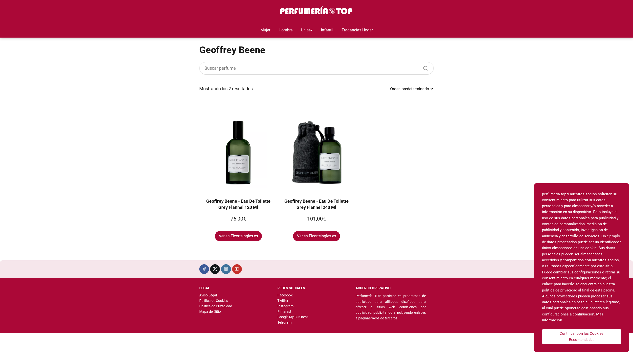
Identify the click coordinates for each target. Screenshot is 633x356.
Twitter (282, 301)
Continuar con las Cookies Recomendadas (582, 336)
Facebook (285, 295)
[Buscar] (424, 67)
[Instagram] (226, 269)
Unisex (307, 30)
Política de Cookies (213, 301)
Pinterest (284, 311)
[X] (215, 269)
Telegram (284, 322)
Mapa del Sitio (210, 311)
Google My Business (292, 317)
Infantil (327, 30)
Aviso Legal (208, 295)
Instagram (285, 306)
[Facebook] (204, 269)
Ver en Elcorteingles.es (238, 236)
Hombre (286, 30)
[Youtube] (237, 269)
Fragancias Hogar (357, 30)
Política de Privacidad (215, 306)
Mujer (265, 30)
